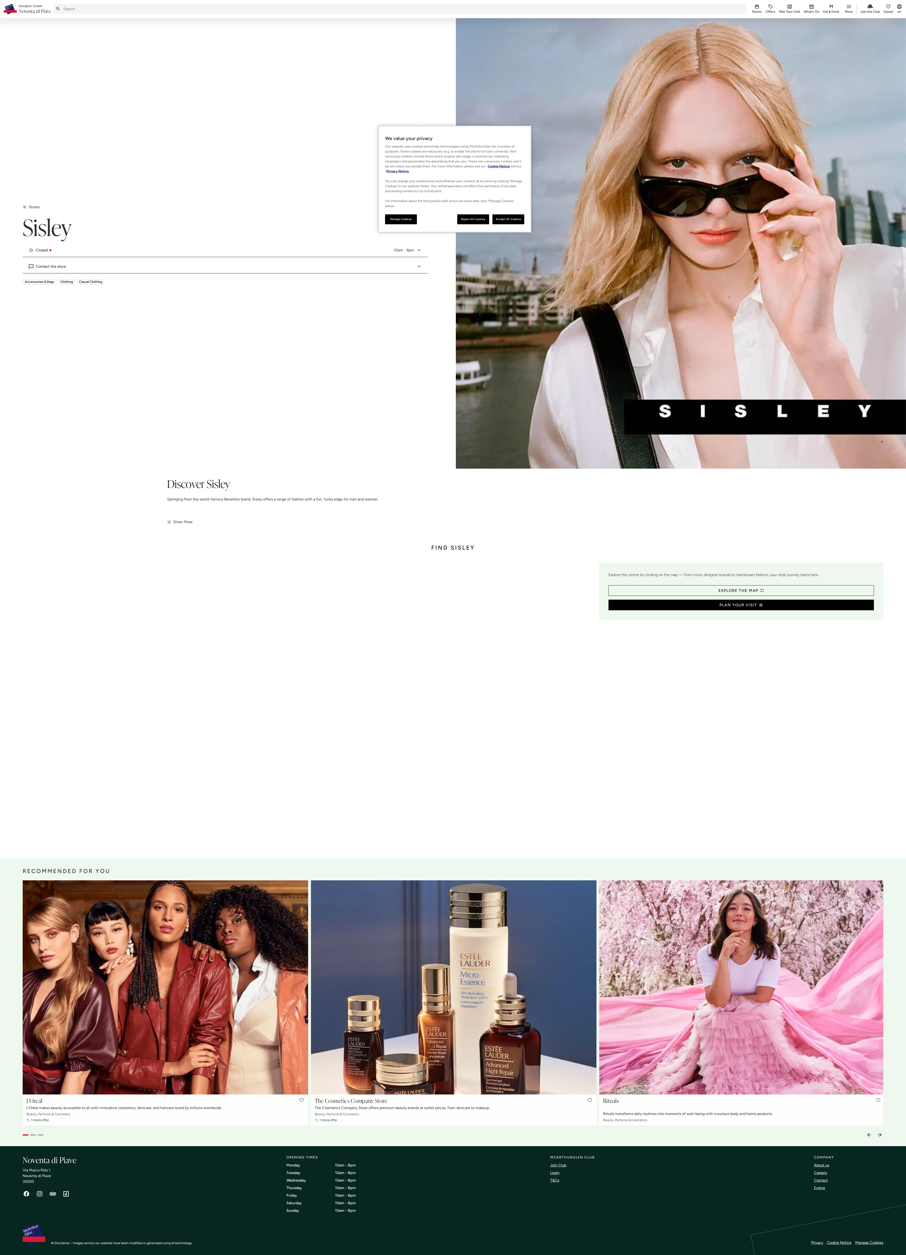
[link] (35, 9)
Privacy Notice (397, 171)
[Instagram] (39, 1194)
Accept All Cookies (508, 219)
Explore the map (738, 590)
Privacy (817, 1242)
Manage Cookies (869, 1242)
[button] (301, 1100)
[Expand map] (309, 706)
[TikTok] (66, 1194)
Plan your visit (738, 605)
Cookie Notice (839, 1242)
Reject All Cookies (473, 219)
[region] (454, 179)
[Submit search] (58, 9)
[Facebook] (26, 1194)
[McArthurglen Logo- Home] (10, 9)
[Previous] (869, 1135)
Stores (34, 207)
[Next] (879, 1135)
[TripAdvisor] (53, 1194)
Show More (183, 522)
